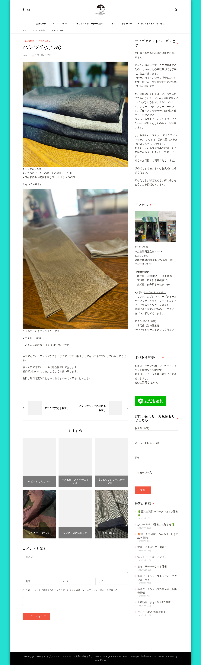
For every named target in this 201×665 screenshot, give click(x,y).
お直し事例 (41, 23)
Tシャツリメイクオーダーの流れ (88, 23)
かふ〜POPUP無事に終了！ (152, 612)
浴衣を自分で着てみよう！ (152, 557)
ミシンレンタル (60, 23)
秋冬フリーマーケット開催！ (153, 566)
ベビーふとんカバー (39, 481)
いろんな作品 (28, 41)
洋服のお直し (44, 41)
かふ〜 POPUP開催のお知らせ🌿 (155, 524)
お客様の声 (127, 23)
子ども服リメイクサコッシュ (75, 481)
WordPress (100, 660)
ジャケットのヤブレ (39, 532)
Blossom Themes (155, 656)
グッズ (113, 23)
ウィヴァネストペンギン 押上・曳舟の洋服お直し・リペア (73, 656)
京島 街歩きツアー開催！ (152, 547)
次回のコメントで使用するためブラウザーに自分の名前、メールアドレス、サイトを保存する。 (73, 590)
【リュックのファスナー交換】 (111, 481)
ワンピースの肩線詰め (75, 532)
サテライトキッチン (155, 292)
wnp (25, 55)
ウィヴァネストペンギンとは (151, 23)
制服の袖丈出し (111, 532)
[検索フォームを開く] (175, 9)
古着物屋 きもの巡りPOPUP (154, 602)
